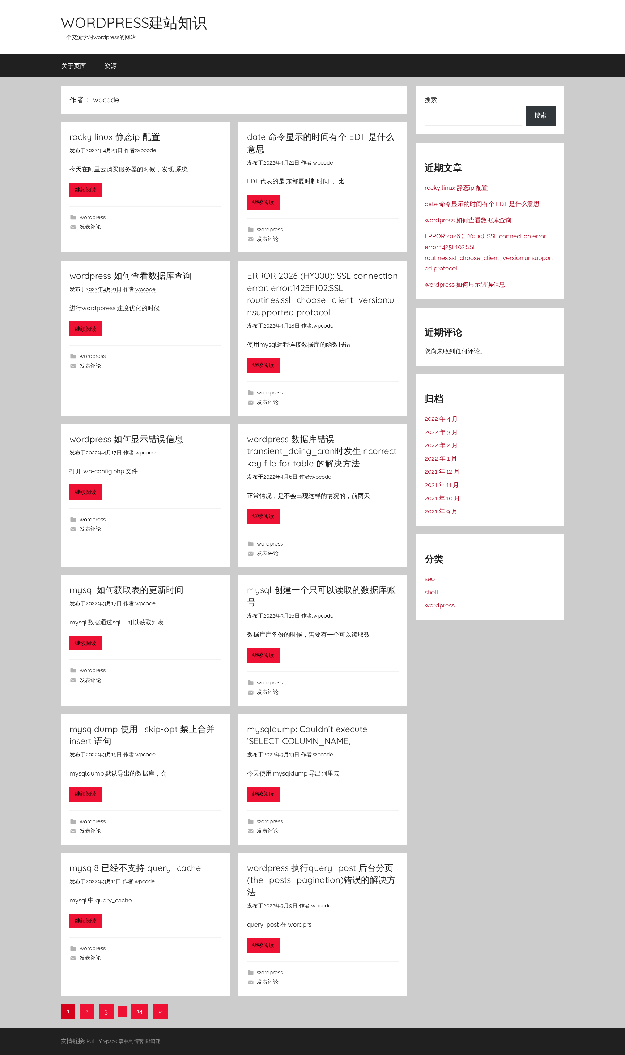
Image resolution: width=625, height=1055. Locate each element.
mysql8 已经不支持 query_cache (135, 867)
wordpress (93, 217)
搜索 (431, 99)
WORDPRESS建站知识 (134, 22)
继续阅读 (86, 190)
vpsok (110, 1041)
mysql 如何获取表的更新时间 (126, 589)
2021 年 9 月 (441, 511)
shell (431, 592)
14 (140, 1011)
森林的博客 (131, 1041)
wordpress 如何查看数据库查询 (130, 275)
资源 (111, 65)
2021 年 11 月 (442, 484)
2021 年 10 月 (442, 498)
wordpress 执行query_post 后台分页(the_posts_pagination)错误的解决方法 (321, 879)
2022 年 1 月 (441, 458)
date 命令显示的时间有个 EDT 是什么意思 (482, 204)
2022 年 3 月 (441, 432)
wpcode (146, 150)
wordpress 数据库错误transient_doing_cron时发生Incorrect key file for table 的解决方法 (321, 451)
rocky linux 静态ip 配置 (114, 136)
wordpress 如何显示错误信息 (126, 438)
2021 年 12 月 (442, 471)
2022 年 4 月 (441, 418)
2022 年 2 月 (441, 445)
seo (430, 578)
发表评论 (90, 226)
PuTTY (94, 1041)
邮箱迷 (153, 1041)
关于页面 (73, 65)
